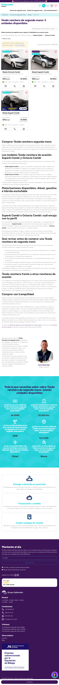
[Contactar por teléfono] (14, 86)
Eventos (4, 638)
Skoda (29, 15)
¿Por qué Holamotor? (51, 10)
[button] (29, 583)
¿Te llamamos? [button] (9, 609)
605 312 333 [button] (9, 616)
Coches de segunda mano (18, 10)
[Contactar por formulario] (48, 5)
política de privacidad (22, 567)
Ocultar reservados (19, 45)
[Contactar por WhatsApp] (52, 5)
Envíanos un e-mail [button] (11, 619)
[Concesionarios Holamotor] (40, 5)
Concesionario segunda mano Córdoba (14, 629)
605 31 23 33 (9, 612)
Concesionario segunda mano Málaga (13, 627)
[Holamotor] (7, 6)
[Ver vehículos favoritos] (56, 5)
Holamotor (5, 15)
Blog (3, 640)
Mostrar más (7, 38)
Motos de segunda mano (35, 10)
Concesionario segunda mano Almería (13, 631)
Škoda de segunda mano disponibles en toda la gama (26, 325)
